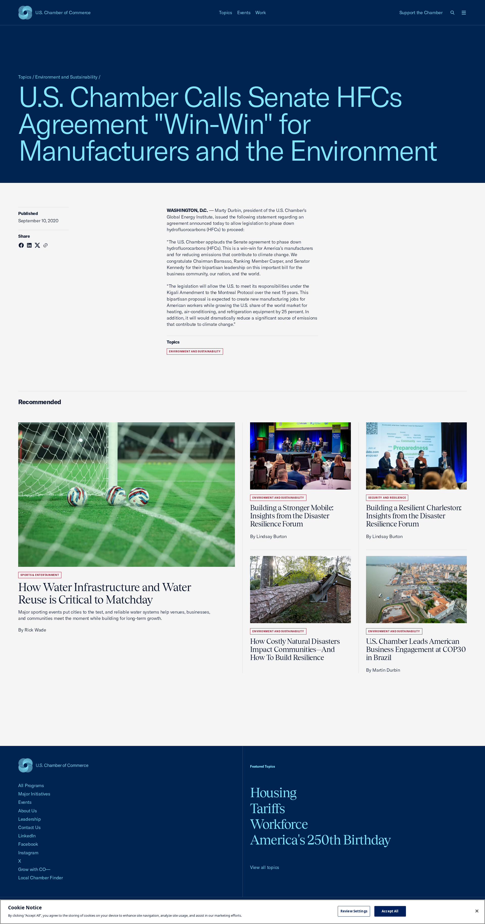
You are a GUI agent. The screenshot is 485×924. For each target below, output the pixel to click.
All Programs (31, 785)
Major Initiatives (34, 794)
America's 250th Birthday (320, 839)
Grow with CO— (34, 869)
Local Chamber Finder (40, 878)
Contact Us (29, 827)
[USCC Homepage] (53, 765)
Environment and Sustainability (66, 77)
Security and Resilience (387, 497)
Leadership (29, 819)
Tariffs (267, 808)
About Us (27, 811)
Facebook (28, 844)
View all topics (264, 867)
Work (260, 12)
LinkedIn (27, 836)
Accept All (390, 911)
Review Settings (354, 911)
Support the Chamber (421, 12)
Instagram (28, 853)
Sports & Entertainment (39, 575)
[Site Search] (453, 13)
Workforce (279, 824)
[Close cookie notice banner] (476, 911)
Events (244, 12)
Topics (225, 12)
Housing (273, 792)
